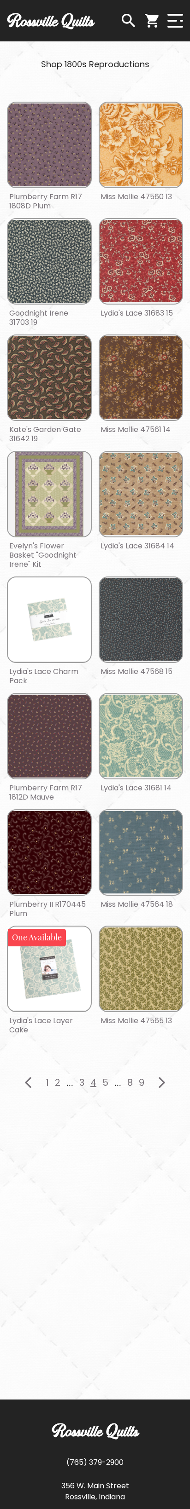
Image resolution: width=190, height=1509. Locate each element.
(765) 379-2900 (95, 1462)
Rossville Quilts (50, 20)
